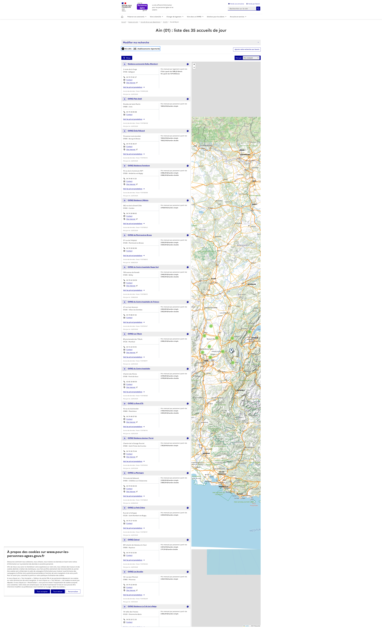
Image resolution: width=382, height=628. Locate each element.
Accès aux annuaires (237, 4)
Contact (129, 80)
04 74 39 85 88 (131, 112)
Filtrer (128, 58)
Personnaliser (73, 591)
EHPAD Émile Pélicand (136, 130)
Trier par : (239, 58)
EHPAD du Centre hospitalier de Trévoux (143, 302)
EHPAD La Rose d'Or (135, 403)
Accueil (122, 16)
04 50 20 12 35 (131, 619)
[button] (232, 350)
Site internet (131, 83)
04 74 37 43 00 (131, 521)
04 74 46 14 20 (131, 178)
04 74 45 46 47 (131, 144)
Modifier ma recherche (136, 42)
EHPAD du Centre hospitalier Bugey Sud (143, 267)
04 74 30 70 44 (131, 451)
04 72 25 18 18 (131, 347)
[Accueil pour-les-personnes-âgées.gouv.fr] (142, 7)
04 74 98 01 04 (131, 315)
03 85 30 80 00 (131, 382)
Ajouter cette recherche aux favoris (247, 49)
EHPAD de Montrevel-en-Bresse (140, 235)
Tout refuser (57, 591)
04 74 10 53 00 (131, 553)
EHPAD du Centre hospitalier (139, 368)
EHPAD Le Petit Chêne (136, 507)
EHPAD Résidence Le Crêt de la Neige (142, 606)
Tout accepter (42, 591)
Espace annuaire (133, 22)
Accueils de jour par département (150, 22)
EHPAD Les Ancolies (135, 571)
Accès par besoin (254, 4)
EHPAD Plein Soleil (135, 98)
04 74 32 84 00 (131, 585)
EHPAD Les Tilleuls (135, 334)
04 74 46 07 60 (131, 416)
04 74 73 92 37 (131, 77)
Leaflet (247, 626)
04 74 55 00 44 (131, 486)
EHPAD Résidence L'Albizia (138, 200)
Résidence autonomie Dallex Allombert (143, 64)
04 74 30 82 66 (131, 248)
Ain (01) (165, 22)
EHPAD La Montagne (136, 473)
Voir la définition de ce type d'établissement (188, 64)
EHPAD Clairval (133, 539)
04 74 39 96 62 (131, 213)
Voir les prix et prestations (132, 87)
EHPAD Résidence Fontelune (139, 165)
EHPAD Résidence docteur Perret (140, 438)
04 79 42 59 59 (131, 280)
